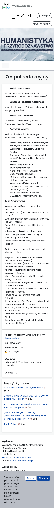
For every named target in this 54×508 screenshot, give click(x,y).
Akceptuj (43, 478)
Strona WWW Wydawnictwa (16, 457)
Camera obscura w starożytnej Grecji (23, 387)
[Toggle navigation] (5, 65)
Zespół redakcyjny (14, 337)
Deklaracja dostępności (14, 470)
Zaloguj (44, 15)
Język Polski (42, 23)
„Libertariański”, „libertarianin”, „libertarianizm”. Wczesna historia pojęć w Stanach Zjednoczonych (25, 415)
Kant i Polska (10, 424)
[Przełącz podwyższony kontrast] (30, 16)
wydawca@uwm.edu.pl (21, 460)
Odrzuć (30, 478)
